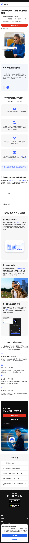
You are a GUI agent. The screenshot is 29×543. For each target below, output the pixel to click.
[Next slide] (7, 87)
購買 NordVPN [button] (14, 25)
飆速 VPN (17, 223)
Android (11, 180)
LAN (7, 309)
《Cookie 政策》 (23, 531)
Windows (24, 180)
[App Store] (14, 501)
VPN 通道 (20, 156)
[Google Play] (14, 505)
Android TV (17, 180)
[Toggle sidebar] (27, 4)
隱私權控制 (14, 539)
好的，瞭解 (14, 535)
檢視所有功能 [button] (14, 420)
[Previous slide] (4, 87)
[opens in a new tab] (8, 496)
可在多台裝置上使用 (20, 268)
